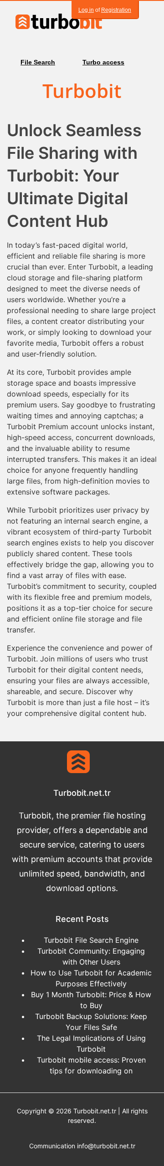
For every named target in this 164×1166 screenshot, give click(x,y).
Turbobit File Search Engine (91, 940)
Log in (86, 10)
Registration (116, 10)
